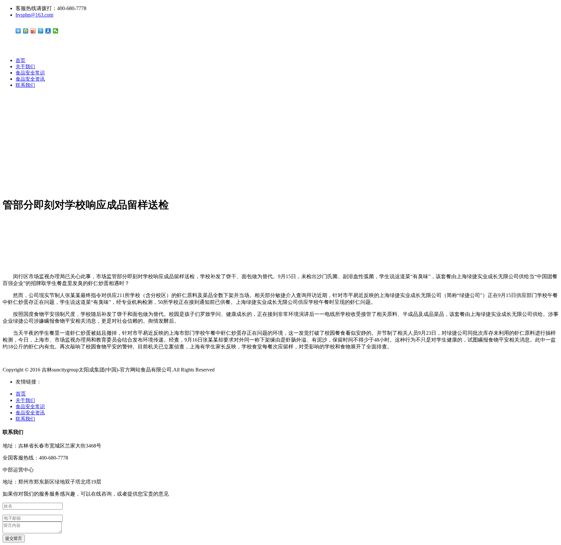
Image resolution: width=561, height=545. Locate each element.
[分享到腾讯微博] (41, 30)
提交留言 (13, 538)
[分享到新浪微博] (33, 30)
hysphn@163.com (34, 15)
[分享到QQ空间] (26, 30)
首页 (20, 60)
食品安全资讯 (30, 79)
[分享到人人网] (48, 30)
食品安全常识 (30, 72)
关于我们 (25, 66)
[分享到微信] (55, 30)
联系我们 (25, 85)
